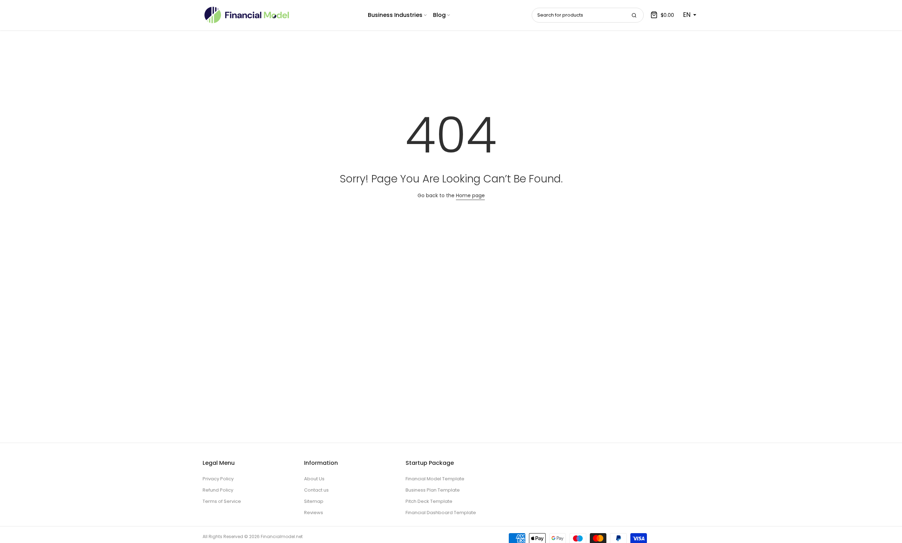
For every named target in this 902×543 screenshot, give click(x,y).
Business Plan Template (433, 490)
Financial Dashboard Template (441, 512)
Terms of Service (222, 501)
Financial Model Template (435, 478)
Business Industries (395, 15)
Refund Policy (218, 490)
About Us (314, 478)
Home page (470, 195)
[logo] (246, 15)
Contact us (316, 490)
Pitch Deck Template (429, 501)
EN (687, 15)
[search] (634, 15)
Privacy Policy (218, 478)
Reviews (313, 512)
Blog (439, 15)
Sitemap (313, 501)
